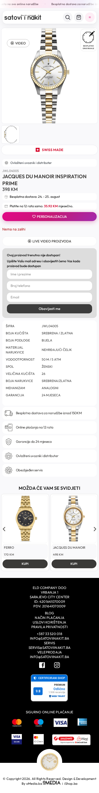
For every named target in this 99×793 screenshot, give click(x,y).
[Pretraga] (68, 17)
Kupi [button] (25, 564)
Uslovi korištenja (49, 622)
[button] (18, 43)
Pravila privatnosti (49, 627)
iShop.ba (70, 783)
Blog (49, 613)
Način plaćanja (49, 617)
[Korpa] (79, 17)
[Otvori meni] (90, 17)
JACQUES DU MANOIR (69, 547)
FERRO (9, 547)
